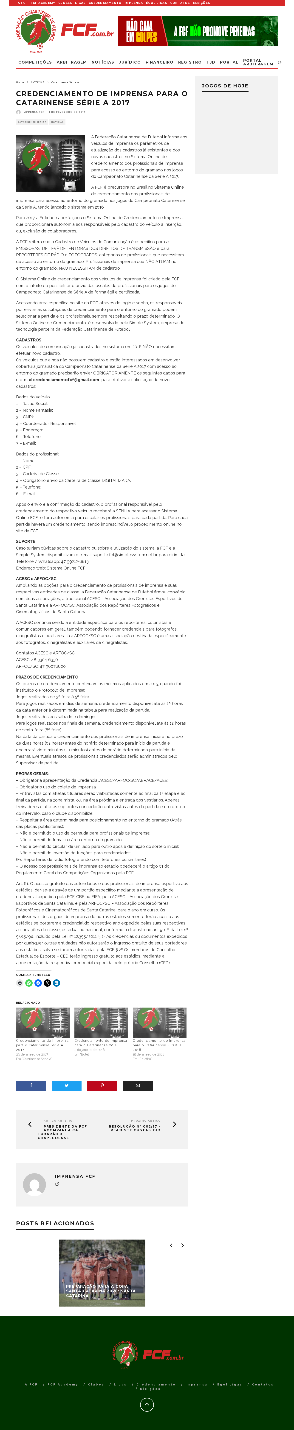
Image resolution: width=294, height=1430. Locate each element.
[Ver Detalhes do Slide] (198, 31)
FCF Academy (43, 3)
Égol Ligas (156, 3)
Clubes (65, 3)
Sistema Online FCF (66, 568)
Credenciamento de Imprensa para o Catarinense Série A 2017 (42, 1045)
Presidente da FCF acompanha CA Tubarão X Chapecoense (62, 1132)
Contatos (180, 3)
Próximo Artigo (146, 1120)
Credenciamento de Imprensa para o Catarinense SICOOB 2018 (159, 1045)
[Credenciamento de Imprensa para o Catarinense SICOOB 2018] (160, 1023)
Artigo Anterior (59, 1120)
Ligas (80, 3)
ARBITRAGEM (72, 62)
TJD (211, 62)
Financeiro (160, 62)
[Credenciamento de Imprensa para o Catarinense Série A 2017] (43, 1023)
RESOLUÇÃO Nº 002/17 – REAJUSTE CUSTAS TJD (135, 1128)
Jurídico (130, 62)
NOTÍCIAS (57, 122)
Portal (229, 62)
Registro (190, 62)
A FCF (23, 3)
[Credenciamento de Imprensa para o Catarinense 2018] (101, 1023)
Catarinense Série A (32, 122)
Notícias (103, 62)
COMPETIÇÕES (35, 62)
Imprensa (134, 3)
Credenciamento (105, 3)
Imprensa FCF (34, 112)
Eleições (201, 3)
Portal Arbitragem (258, 62)
